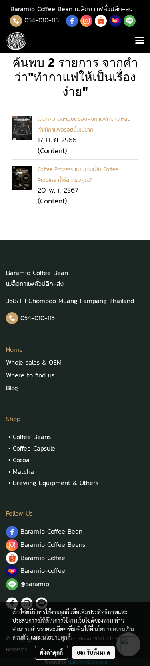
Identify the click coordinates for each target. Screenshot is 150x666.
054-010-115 (41, 20)
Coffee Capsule (34, 448)
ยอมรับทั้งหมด (93, 652)
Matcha (23, 471)
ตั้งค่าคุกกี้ (51, 652)
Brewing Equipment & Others (55, 482)
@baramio (33, 583)
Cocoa (21, 460)
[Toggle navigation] (139, 41)
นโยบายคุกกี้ (56, 637)
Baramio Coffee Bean (51, 531)
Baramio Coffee (44, 557)
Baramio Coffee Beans (52, 544)
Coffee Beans (32, 436)
